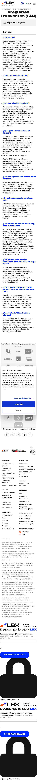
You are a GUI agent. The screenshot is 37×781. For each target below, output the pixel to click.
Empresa (23, 490)
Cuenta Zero (6, 495)
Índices (5, 523)
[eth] (8, 418)
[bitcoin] (18, 418)
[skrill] (29, 418)
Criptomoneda (7, 515)
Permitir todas (18, 404)
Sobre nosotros (25, 499)
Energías (5, 526)
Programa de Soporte (27, 469)
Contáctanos (24, 501)
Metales (5, 520)
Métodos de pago (8, 478)
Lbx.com (4, 551)
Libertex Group (26, 529)
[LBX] (4, 3)
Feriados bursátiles (9, 485)
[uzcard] (8, 351)
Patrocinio (23, 496)
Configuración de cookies (22, 398)
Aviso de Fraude (25, 516)
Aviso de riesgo (24, 518)
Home (2, 9)
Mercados (6, 512)
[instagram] (18, 434)
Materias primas (8, 528)
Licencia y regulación (27, 521)
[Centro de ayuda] (22, 3)
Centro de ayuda (25, 504)
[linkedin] (24, 434)
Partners (23, 461)
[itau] (18, 359)
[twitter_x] (12, 434)
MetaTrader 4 (7, 505)
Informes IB (23, 476)
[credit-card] (29, 359)
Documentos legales (26, 524)
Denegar (18, 410)
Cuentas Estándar (8, 492)
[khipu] (8, 359)
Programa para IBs (26, 466)
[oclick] (18, 351)
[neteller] (18, 425)
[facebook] (6, 434)
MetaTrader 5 (7, 507)
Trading (5, 461)
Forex (4, 518)
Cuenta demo (7, 498)
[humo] (29, 351)
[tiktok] (30, 434)
